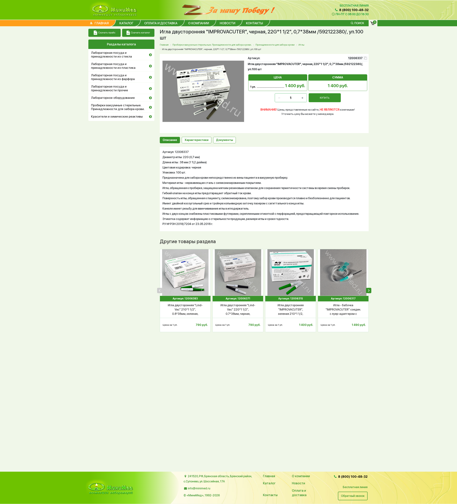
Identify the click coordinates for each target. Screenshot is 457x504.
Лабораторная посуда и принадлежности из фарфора (113, 77)
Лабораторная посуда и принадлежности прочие (109, 88)
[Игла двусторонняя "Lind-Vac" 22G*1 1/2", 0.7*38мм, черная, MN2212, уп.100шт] (238, 272)
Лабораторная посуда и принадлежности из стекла (111, 54)
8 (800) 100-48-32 (353, 10)
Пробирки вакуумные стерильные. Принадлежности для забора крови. (118, 107)
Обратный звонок (353, 496)
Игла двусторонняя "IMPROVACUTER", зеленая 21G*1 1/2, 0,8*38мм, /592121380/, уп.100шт (290, 310)
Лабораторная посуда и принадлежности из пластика (113, 65)
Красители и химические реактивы (117, 116)
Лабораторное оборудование (113, 98)
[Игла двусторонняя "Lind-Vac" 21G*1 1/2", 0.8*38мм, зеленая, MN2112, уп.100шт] (185, 272)
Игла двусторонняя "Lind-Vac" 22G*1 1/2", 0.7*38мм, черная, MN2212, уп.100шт (237, 310)
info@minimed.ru (199, 488)
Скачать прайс (106, 32)
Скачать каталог (140, 32)
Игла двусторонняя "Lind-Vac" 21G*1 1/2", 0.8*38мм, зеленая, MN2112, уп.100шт (185, 310)
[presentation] (159, 290)
